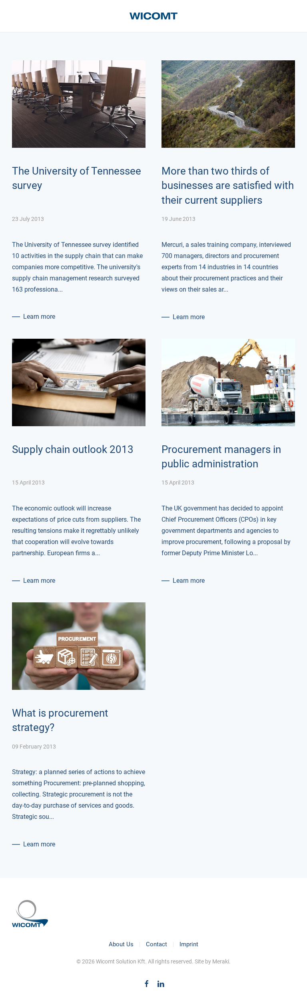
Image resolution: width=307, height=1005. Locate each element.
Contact (156, 944)
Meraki (220, 961)
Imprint (188, 944)
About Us (121, 944)
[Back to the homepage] (153, 16)
